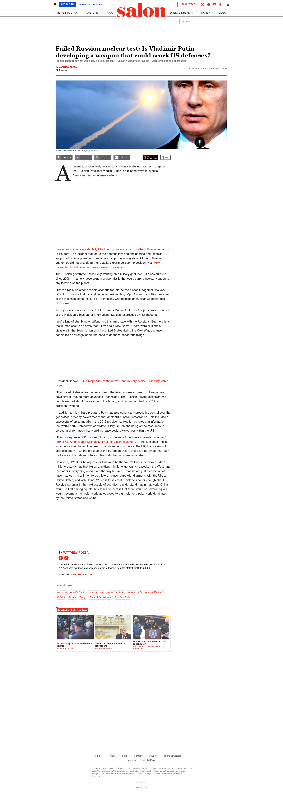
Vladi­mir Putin (122, 597)
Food (110, 13)
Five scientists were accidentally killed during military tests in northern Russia (106, 249)
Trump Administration (100, 597)
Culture (92, 13)
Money (205, 13)
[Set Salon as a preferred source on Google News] (150, 157)
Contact (138, 756)
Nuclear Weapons (154, 592)
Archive (132, 760)
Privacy (153, 756)
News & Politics (67, 13)
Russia (72, 597)
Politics (61, 597)
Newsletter (187, 4)
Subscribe (67, 4)
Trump (82, 597)
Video (222, 13)
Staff (124, 756)
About (112, 756)
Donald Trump (77, 592)
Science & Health (181, 13)
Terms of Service (172, 756)
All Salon (62, 592)
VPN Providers (141, 782)
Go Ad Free (149, 760)
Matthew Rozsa (68, 67)
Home (98, 756)
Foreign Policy (96, 592)
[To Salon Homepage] (141, 10)
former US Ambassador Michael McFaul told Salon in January (96, 442)
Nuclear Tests (134, 592)
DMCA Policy (141, 787)
